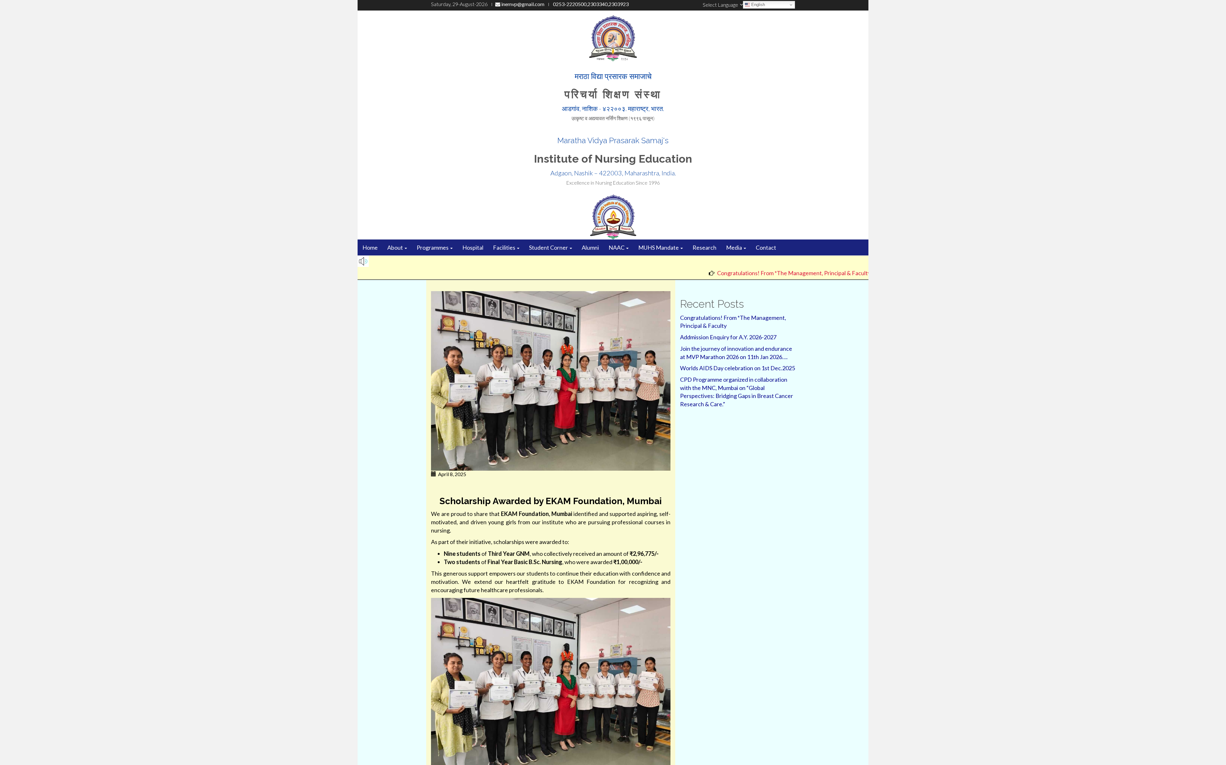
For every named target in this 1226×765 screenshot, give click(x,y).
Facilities (504, 247)
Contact (766, 247)
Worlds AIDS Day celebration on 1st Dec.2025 (737, 367)
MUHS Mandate (659, 247)
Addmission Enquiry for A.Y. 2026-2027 (728, 337)
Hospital (472, 247)
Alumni (590, 247)
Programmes (433, 247)
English (757, 4)
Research (704, 247)
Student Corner (549, 247)
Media (734, 247)
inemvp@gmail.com (522, 4)
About (395, 247)
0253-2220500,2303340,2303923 (590, 4)
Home (370, 247)
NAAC (617, 247)
